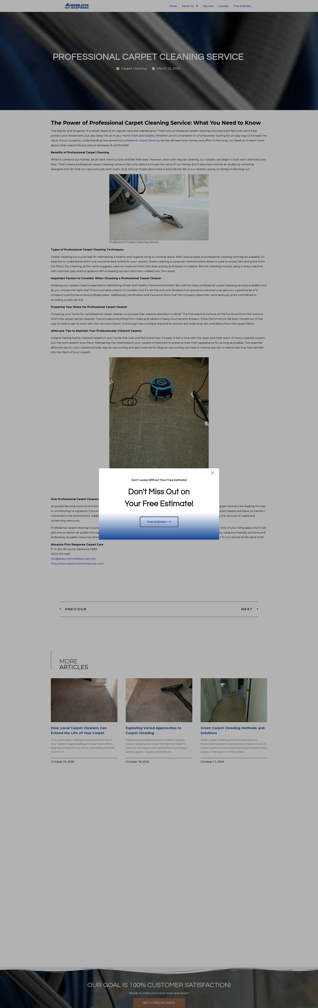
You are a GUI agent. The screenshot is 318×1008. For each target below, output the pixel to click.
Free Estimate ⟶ (159, 521)
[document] (159, 504)
